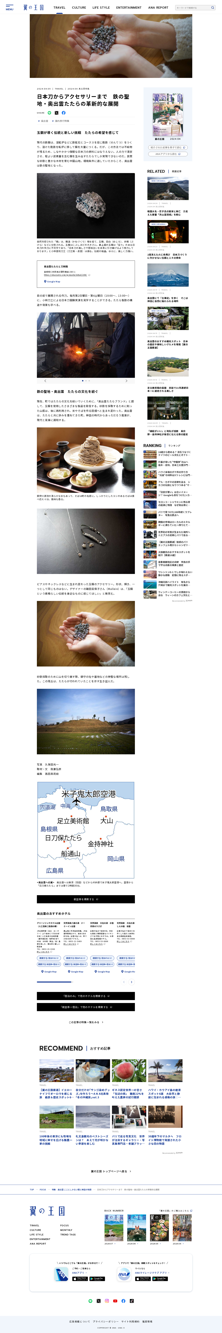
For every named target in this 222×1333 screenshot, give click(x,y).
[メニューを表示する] (9, 7)
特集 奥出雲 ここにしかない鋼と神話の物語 (71, 1189)
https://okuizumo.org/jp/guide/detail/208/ (65, 274)
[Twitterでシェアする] (56, 113)
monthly (66, 1230)
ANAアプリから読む (166, 153)
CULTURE (79, 7)
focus (64, 1225)
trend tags (68, 1234)
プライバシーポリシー (106, 1321)
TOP (32, 1189)
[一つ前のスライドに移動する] (45, 381)
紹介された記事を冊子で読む (166, 147)
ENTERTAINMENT (129, 7)
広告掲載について (79, 1321)
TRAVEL (59, 7)
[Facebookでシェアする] (63, 113)
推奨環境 (147, 1321)
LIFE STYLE (101, 7)
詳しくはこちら (43, 951)
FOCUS (43, 1189)
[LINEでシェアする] (49, 112)
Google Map (53, 281)
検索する (48, 958)
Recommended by (178, 601)
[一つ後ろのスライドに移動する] (126, 381)
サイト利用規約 (130, 1321)
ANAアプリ (78, 1272)
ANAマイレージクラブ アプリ (151, 1272)
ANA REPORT (158, 7)
